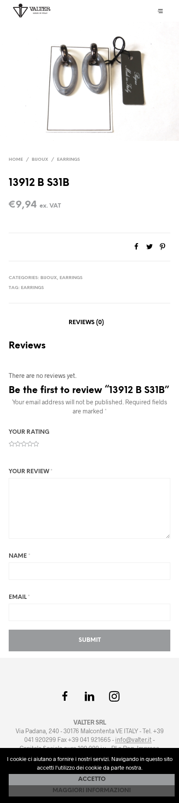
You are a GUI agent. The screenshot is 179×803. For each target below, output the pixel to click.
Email (19, 597)
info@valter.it (133, 739)
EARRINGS (32, 288)
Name (19, 556)
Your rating (29, 432)
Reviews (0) (86, 322)
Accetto (92, 779)
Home (16, 159)
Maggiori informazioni (92, 790)
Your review (31, 472)
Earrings (68, 159)
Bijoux (40, 159)
